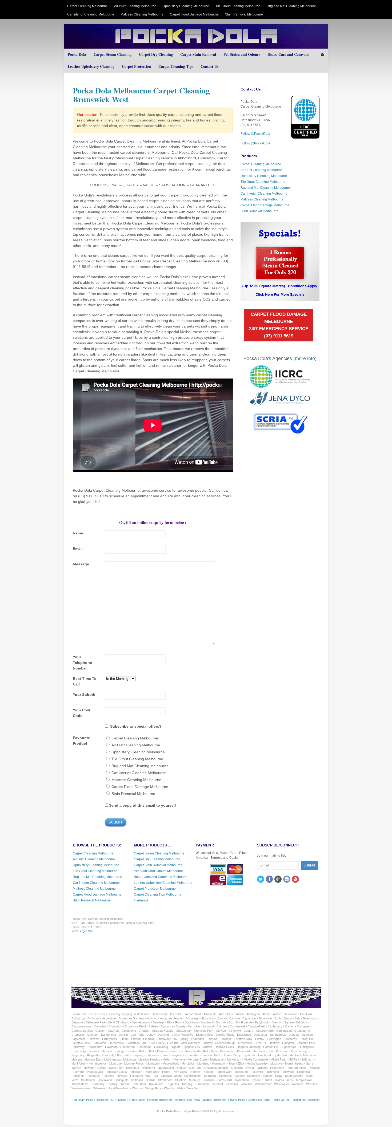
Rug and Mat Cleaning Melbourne (291, 6)
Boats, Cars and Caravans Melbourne (161, 877)
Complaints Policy (259, 1100)
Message (81, 564)
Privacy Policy (236, 1100)
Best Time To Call (85, 681)
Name (78, 533)
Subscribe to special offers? (136, 726)
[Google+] (278, 879)
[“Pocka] (280, 298)
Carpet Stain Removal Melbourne (158, 865)
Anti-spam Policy (83, 1100)
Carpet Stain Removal (198, 54)
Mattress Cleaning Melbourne (142, 14)
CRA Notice (118, 1100)
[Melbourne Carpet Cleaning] (196, 46)
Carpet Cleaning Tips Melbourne (157, 894)
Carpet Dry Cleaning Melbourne (157, 859)
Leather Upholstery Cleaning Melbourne (163, 883)
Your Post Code (81, 713)
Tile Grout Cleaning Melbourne (237, 6)
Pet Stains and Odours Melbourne (158, 871)
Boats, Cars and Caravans (288, 54)
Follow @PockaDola (255, 134)
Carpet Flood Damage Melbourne (194, 14)
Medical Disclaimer (214, 1100)
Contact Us (209, 66)
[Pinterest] (296, 879)
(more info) (305, 358)
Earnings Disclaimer (159, 1100)
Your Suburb (84, 694)
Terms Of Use (281, 1100)
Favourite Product (81, 741)
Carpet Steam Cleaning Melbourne (159, 853)
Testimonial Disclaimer (306, 1100)
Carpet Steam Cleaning (112, 54)
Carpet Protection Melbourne (155, 888)
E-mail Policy (137, 1100)
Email (78, 548)
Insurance (141, 900)
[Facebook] (270, 879)
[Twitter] (261, 879)
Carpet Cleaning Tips (175, 66)
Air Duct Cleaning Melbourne (135, 6)
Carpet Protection (136, 66)
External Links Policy (187, 1100)
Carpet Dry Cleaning (156, 54)
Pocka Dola (77, 54)
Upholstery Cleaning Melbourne (186, 6)
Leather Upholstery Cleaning (91, 66)
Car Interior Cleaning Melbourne (90, 14)
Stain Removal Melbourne (244, 14)
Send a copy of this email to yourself (142, 805)
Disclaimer (102, 1100)
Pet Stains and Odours (241, 54)
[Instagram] (287, 879)
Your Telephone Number (82, 662)
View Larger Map (82, 931)
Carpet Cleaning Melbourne (87, 6)
